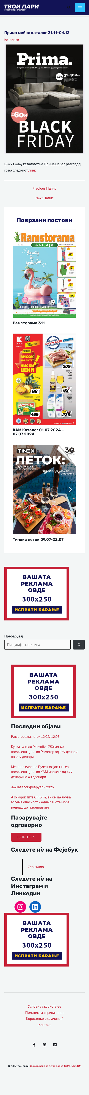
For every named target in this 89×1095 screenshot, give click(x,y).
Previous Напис (44, 188)
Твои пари (36, 867)
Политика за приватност (44, 1013)
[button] (69, 7)
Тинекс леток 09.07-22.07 (38, 539)
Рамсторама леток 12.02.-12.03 (35, 736)
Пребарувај (13, 636)
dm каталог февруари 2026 (32, 787)
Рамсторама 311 (29, 323)
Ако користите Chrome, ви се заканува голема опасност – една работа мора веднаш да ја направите (41, 802)
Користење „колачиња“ (44, 1019)
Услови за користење (44, 1006)
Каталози (11, 40)
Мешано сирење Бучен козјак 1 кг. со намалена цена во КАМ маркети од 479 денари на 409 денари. (41, 772)
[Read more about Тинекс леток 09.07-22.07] (44, 489)
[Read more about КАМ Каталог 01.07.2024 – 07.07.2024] (44, 379)
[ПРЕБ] (79, 645)
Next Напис (44, 198)
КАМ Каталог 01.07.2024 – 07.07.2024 (38, 432)
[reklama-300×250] (36, 593)
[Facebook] (34, 1045)
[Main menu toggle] (80, 7)
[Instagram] (20, 907)
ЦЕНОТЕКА (26, 837)
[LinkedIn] (35, 907)
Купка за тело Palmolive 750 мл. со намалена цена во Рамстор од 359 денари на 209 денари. (44, 752)
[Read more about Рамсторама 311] (44, 273)
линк (32, 170)
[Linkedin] (55, 1045)
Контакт (44, 1025)
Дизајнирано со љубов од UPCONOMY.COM (55, 1065)
